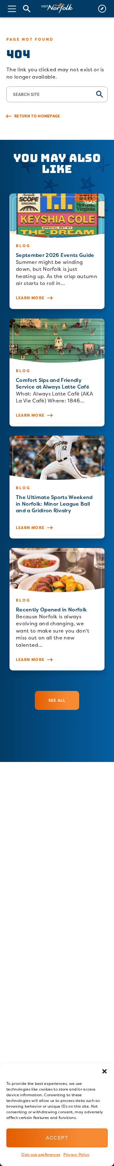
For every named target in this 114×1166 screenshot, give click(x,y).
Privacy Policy (76, 1154)
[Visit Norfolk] (57, 8)
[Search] (27, 8)
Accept (57, 1137)
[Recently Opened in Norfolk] (57, 609)
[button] (104, 1071)
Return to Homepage (37, 116)
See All (57, 700)
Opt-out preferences (40, 1154)
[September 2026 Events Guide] (57, 251)
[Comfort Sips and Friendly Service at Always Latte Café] (57, 372)
